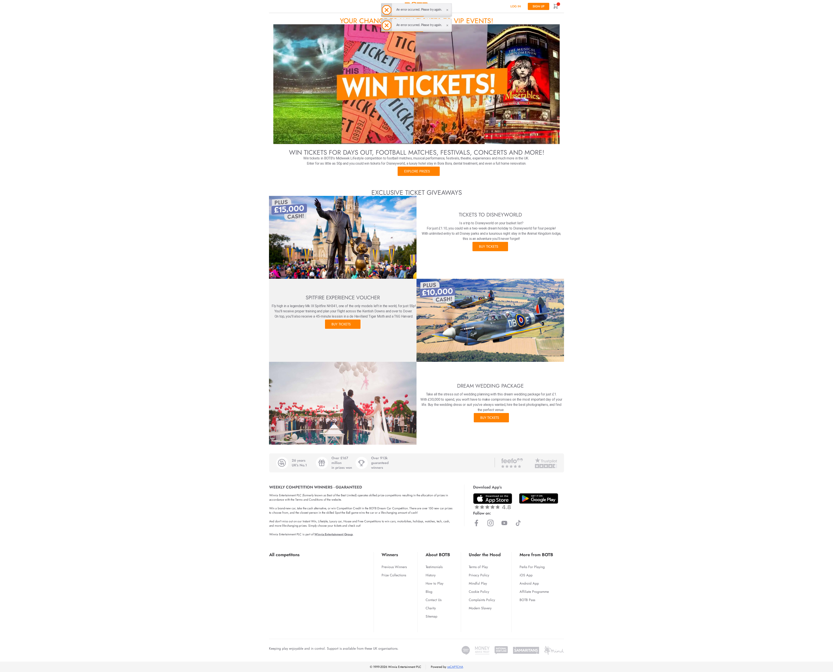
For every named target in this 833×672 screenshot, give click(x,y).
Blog (429, 591)
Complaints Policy (482, 599)
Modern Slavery (480, 608)
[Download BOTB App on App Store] (492, 501)
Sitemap (431, 616)
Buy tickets (488, 246)
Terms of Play (478, 566)
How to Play (434, 583)
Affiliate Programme (534, 591)
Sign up (538, 6)
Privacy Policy (479, 575)
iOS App (526, 575)
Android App (529, 583)
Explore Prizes (417, 171)
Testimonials (434, 566)
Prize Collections (394, 575)
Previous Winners (394, 566)
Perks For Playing (532, 566)
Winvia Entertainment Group (333, 534)
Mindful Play (478, 583)
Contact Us (433, 599)
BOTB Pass (527, 599)
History (431, 575)
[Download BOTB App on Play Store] (538, 498)
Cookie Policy (479, 591)
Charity (431, 608)
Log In (515, 6)
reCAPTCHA (455, 667)
